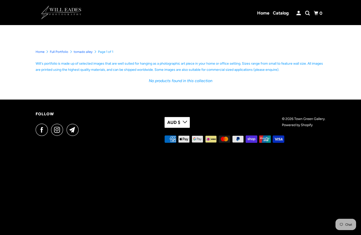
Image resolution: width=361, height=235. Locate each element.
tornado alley (83, 52)
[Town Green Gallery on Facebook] (43, 130)
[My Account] (299, 13)
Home (263, 13)
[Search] (308, 13)
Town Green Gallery (309, 119)
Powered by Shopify (297, 125)
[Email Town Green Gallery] (74, 130)
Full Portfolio (59, 52)
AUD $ (173, 122)
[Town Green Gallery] (61, 12)
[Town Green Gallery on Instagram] (58, 130)
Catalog (281, 13)
